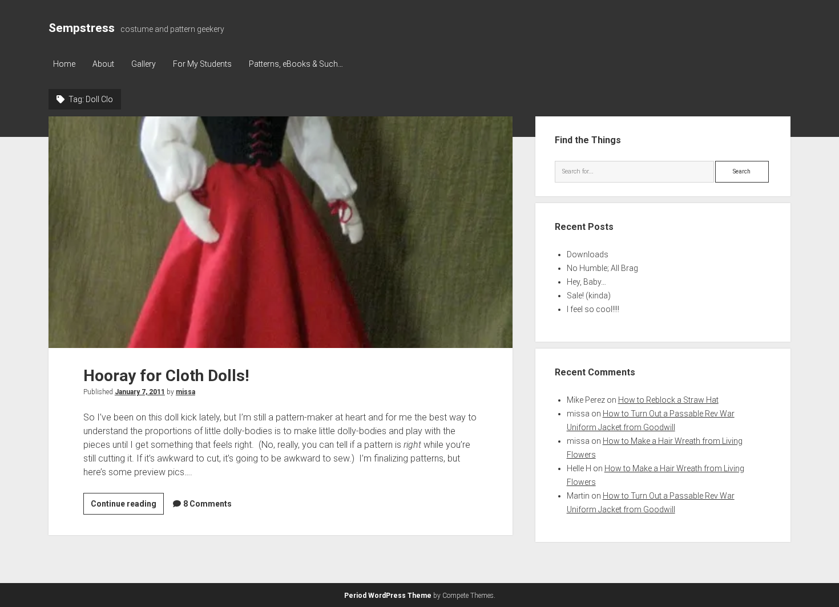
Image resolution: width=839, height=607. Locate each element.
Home (64, 63)
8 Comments (207, 503)
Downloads (587, 254)
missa (185, 392)
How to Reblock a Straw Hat (668, 399)
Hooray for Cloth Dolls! (281, 232)
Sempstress (82, 28)
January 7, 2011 (140, 392)
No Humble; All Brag (602, 268)
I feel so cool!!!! (593, 309)
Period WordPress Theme (387, 596)
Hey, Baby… (586, 281)
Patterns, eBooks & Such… (296, 63)
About (103, 63)
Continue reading (127, 507)
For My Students (202, 63)
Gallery (143, 63)
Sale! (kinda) (589, 295)
